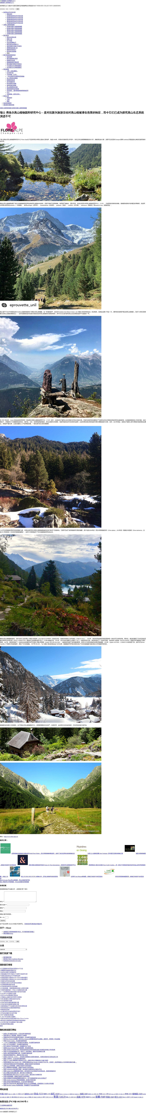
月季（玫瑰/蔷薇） (12, 71)
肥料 (8, 101)
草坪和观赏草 (11, 81)
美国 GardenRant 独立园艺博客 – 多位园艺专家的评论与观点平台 (22, 1069)
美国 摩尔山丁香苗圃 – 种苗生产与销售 (15, 1035)
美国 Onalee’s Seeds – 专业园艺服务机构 (15, 1040)
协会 (38, 1094)
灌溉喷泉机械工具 (12, 48)
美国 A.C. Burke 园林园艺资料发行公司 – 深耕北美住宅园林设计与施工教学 (25, 1060)
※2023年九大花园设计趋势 (8, 993)
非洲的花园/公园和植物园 (14, 33)
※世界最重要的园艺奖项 (7, 984)
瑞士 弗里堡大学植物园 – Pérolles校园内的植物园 (14, 882)
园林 (47, 1094)
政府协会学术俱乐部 (9, 12)
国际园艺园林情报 (8, 105)
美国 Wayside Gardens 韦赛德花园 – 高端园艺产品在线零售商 (21, 1085)
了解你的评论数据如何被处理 (33, 924)
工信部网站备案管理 (6, 1105)
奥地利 (77, 1094)
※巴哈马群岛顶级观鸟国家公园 (9, 1004)
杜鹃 (117, 1094)
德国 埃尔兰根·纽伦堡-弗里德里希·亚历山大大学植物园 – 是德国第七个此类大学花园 (28, 1083)
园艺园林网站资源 (12, 58)
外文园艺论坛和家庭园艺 (14, 67)
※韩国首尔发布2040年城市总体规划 (11, 983)
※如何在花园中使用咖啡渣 (8, 972)
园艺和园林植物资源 (9, 55)
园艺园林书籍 (7, 957)
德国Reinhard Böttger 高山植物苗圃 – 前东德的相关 (18, 1048)
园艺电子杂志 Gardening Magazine (13, 959)
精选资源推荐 (7, 103)
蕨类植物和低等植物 (13, 89)
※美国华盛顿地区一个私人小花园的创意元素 (13, 990)
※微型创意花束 (4, 1009)
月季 (108, 1094)
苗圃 (100, 1097)
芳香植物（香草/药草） (14, 94)
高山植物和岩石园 (12, 87)
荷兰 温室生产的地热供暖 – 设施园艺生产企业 (17, 1046)
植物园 (137, 1094)
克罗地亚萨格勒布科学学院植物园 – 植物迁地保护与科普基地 (21, 1064)
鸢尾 (141, 1097)
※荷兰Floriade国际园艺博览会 (9, 995)
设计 (130, 1097)
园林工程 (9, 39)
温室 (9, 1097)
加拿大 (29, 1094)
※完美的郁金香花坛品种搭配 (9, 986)
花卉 (73, 1097)
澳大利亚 (15, 1097)
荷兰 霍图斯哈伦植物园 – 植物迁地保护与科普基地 (18, 1067)
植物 (128, 1094)
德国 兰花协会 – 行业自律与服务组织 (14, 1058)
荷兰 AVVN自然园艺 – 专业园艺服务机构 (15, 1044)
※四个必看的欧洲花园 (7, 1015)
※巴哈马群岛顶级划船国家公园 (9, 1002)
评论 (2, 901)
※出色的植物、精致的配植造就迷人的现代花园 (14, 988)
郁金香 (136, 1097)
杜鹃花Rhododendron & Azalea (12, 960)
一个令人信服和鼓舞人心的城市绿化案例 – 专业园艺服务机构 (21, 1042)
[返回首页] (7, 1)
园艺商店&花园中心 (13, 44)
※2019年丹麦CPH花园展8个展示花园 (11, 1022)
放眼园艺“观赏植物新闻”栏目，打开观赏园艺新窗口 (18, 931)
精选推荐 (9, 56)
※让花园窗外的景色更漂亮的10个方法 (11, 968)
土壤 (8, 99)
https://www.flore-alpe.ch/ (11, 836)
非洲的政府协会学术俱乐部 (15, 23)
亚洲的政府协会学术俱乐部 (15, 16)
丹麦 (10, 1094)
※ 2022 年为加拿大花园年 (8, 1016)
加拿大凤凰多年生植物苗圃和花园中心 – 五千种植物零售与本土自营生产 (25, 1078)
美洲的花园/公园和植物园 (14, 32)
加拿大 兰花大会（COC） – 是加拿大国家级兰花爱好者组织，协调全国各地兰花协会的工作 (30, 1057)
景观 (102, 1094)
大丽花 (72, 1094)
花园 (80, 1097)
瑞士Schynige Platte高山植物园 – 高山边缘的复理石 (15, 880)
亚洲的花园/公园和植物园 (14, 26)
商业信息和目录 (11, 37)
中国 (4, 1094)
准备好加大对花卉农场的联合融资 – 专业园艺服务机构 (19, 1037)
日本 (96, 1094)
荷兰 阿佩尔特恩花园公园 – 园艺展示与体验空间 (17, 1073)
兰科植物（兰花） (12, 74)
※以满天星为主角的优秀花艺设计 (10, 1011)
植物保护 (9, 97)
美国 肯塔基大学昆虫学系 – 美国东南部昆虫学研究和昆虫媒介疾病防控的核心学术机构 (29, 1049)
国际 (62, 1094)
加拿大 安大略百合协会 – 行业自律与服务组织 (17, 1033)
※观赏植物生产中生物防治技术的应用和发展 (13, 1006)
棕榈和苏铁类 (11, 80)
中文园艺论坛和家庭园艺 (14, 65)
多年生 (66, 1094)
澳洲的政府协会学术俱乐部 (15, 21)
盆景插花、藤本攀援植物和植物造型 (17, 90)
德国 (84, 1094)
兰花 (21, 1094)
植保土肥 (6, 96)
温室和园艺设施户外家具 (14, 46)
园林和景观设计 (11, 49)
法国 (4, 1097)
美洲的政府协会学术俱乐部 (15, 19)
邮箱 (2, 908)
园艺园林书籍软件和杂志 (14, 64)
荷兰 (119, 1097)
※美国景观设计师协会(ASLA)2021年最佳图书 (13, 977)
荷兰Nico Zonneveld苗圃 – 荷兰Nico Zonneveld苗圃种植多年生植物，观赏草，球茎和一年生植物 (31, 1039)
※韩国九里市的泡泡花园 (7, 981)
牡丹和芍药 (10, 73)
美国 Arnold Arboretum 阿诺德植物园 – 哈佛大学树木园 (19, 1080)
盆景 (40, 1097)
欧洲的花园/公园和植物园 (14, 28)
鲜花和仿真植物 (11, 51)
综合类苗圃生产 (11, 42)
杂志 (113, 1094)
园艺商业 (6, 35)
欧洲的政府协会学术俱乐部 (15, 17)
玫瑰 (31, 1097)
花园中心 (90, 1097)
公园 (15, 1094)
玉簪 (26, 1097)
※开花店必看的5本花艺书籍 (8, 1013)
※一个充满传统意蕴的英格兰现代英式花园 (13, 991)
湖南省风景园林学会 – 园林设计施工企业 (15, 1055)
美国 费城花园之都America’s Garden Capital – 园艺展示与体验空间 (22, 1074)
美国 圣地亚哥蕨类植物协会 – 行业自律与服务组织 (18, 1081)
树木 (123, 1094)
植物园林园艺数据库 (13, 62)
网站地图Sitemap (8, 933)
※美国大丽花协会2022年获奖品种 (10, 975)
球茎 (36, 1097)
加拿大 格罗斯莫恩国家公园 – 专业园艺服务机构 (17, 1053)
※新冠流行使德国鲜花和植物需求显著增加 (12, 1020)
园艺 (55, 1094)
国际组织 (9, 14)
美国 (59, 1096)
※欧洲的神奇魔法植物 (7, 1024)
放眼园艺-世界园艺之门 (7, 2)
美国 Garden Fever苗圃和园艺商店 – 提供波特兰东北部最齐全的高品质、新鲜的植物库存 (29, 1071)
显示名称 (3, 904)
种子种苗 (9, 40)
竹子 (8, 92)
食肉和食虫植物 (11, 85)
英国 (110, 1097)
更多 (1, 1025)
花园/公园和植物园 (9, 24)
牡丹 (22, 1097)
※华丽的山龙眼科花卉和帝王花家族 (11, 997)
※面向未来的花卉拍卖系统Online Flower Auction (14, 1018)
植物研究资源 (11, 60)
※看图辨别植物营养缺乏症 (8, 970)
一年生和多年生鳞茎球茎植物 (15, 76)
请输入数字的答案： (6, 914)
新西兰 (91, 1094)
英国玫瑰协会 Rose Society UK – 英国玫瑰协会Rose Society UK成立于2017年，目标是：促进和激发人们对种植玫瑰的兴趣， (40, 1062)
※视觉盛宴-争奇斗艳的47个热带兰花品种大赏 (13, 974)
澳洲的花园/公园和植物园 (14, 30)
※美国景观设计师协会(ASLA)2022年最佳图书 (13, 979)
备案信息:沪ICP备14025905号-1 (9, 1108)
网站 (1, 911)
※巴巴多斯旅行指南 (6, 1000)
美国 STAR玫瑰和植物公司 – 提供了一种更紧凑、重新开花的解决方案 (24, 1051)
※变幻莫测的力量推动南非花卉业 (10, 999)
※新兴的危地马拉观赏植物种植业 (10, 1008)
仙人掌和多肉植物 (12, 78)
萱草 (125, 1097)
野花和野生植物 (11, 83)
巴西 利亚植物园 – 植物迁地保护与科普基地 (16, 1076)
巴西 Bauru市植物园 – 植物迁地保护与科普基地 (17, 1065)
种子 (46, 1097)
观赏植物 (6, 69)
